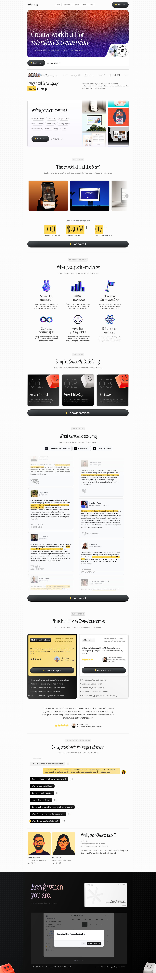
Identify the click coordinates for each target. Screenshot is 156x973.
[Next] (127, 196)
